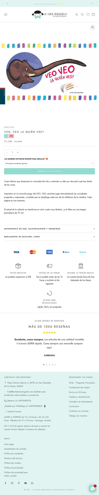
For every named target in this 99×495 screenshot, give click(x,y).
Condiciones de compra (79, 387)
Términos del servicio (13, 458)
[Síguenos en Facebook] (5, 483)
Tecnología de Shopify (64, 490)
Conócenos (74, 406)
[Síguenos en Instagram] (12, 483)
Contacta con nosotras (79, 411)
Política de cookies (12, 462)
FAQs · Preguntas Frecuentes (82, 382)
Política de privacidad (13, 467)
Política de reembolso (13, 453)
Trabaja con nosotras (78, 415)
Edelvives (9, 127)
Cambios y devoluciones (79, 396)
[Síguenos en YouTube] (25, 483)
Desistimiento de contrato (15, 448)
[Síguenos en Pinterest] (19, 483)
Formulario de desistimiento (81, 401)
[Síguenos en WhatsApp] (32, 483)
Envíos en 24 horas (77, 392)
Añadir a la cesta (49, 171)
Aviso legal (9, 444)
